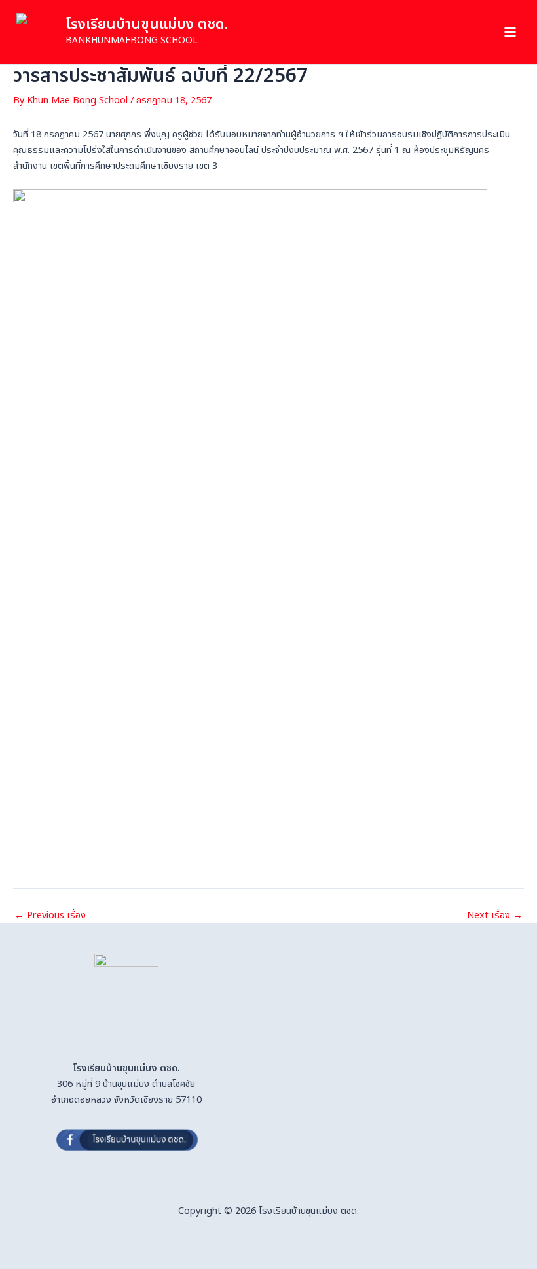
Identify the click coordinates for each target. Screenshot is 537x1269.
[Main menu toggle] (510, 32)
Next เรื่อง (495, 916)
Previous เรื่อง (50, 916)
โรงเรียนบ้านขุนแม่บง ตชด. (146, 24)
